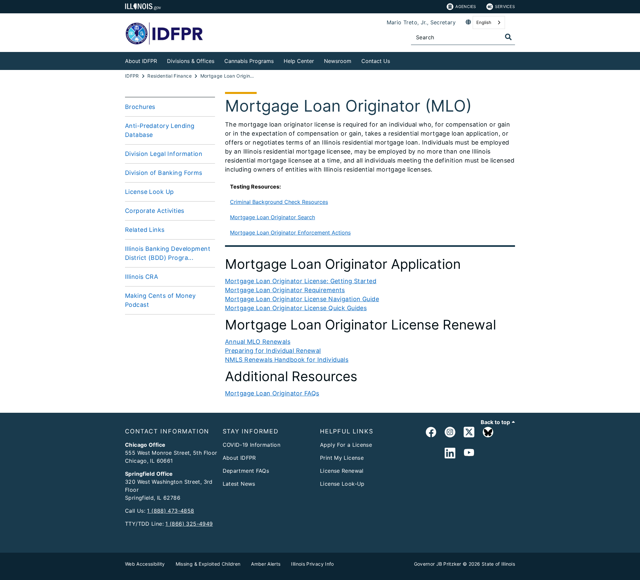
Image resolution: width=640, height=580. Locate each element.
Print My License (342, 457)
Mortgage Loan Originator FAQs (272, 393)
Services (505, 6)
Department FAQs (246, 470)
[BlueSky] (488, 433)
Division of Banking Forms (163, 172)
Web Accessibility (145, 564)
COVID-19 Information (252, 444)
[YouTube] (469, 453)
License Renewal (342, 470)
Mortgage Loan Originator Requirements (285, 290)
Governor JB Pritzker (437, 564)
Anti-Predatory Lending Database (159, 130)
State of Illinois (498, 564)
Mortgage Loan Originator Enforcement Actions (290, 232)
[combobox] (489, 22)
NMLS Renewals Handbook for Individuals (286, 359)
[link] (431, 433)
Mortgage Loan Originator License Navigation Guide (302, 298)
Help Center (299, 61)
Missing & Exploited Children (208, 564)
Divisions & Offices (190, 61)
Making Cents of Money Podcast (160, 300)
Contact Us (375, 61)
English (483, 22)
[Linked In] (450, 453)
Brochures (140, 106)
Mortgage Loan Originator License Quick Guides (296, 307)
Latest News (239, 483)
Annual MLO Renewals (257, 341)
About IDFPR (141, 61)
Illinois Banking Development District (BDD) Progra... (167, 253)
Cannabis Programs (249, 61)
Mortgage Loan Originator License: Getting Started (300, 281)
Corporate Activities (154, 210)
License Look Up (149, 191)
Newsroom (337, 61)
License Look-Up (342, 483)
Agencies (465, 6)
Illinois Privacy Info (312, 564)
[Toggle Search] (508, 37)
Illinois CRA (141, 276)
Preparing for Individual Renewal (273, 350)
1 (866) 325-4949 (189, 523)
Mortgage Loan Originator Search (272, 217)
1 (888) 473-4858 (170, 510)
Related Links (145, 229)
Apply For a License (346, 444)
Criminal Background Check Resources (279, 202)
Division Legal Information (163, 153)
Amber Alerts (265, 564)
